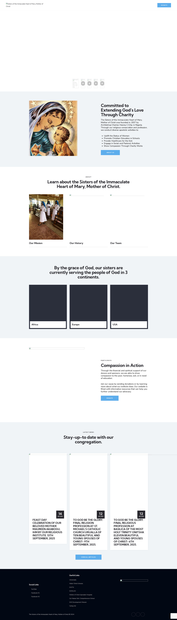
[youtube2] (133, 614)
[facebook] (138, 614)
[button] (75, 83)
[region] (88, 50)
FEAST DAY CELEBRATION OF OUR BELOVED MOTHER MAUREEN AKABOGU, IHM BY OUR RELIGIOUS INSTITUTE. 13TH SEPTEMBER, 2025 (47, 529)
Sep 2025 (60, 514)
